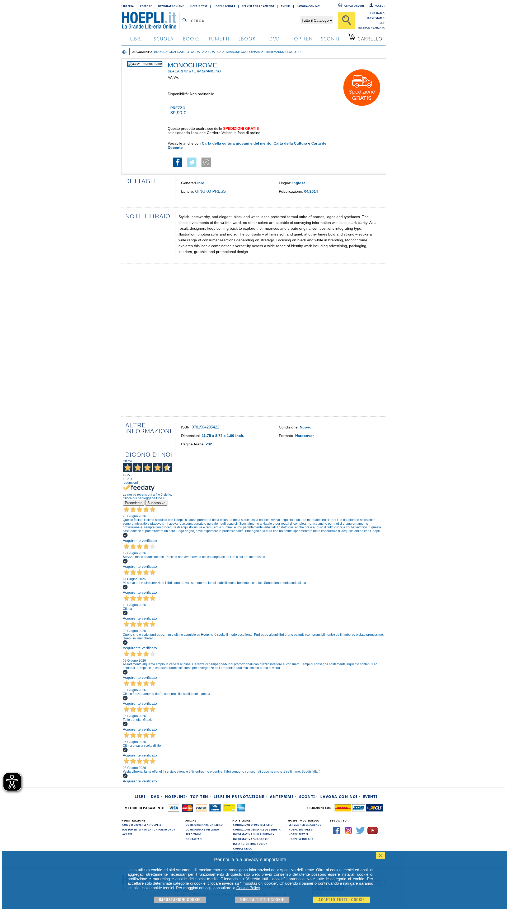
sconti (330, 38)
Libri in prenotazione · (240, 796)
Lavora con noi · (340, 796)
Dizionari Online (171, 6)
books (191, 38)
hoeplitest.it (298, 834)
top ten (302, 38)
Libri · (141, 796)
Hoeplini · (176, 796)
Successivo (156, 503)
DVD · (156, 796)
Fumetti (219, 38)
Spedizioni (193, 834)
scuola (164, 38)
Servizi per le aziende (258, 6)
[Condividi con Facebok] (177, 165)
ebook (247, 38)
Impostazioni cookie (180, 900)
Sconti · (308, 796)
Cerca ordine (354, 5)
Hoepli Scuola (225, 6)
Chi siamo (377, 13)
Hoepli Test (199, 6)
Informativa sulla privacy (253, 834)
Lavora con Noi (309, 6)
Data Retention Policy (250, 843)
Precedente (133, 503)
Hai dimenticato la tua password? (148, 829)
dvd (274, 38)
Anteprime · (283, 796)
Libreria (127, 6)
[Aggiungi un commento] (206, 165)
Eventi (285, 6)
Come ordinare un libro (204, 824)
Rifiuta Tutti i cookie (262, 900)
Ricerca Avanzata (371, 27)
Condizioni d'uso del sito (253, 824)
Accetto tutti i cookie (341, 900)
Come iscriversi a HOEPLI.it (142, 824)
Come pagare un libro (202, 829)
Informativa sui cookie (251, 839)
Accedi (380, 5)
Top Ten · (200, 796)
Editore (146, 6)
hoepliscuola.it (301, 839)
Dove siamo (376, 18)
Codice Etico (242, 848)
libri (136, 38)
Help (381, 22)
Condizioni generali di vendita (257, 829)
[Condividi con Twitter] (191, 165)
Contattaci (194, 839)
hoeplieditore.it (301, 829)
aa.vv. (173, 77)
